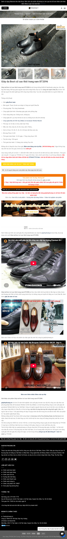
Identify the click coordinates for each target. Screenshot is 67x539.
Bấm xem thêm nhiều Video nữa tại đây (33, 394)
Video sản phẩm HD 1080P (11, 483)
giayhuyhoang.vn (47, 233)
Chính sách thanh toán (9, 479)
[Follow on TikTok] (9, 459)
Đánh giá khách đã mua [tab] (36, 228)
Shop (28, 14)
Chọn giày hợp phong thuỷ (11, 486)
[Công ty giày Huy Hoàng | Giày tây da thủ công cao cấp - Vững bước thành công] (33, 8)
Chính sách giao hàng (9, 472)
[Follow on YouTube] (15, 459)
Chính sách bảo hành (9, 470)
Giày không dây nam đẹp (43, 14)
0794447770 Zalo (34, 157)
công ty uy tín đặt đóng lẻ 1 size (49, 432)
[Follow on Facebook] (2, 459)
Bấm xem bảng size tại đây (32, 146)
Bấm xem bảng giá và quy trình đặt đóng (18, 164)
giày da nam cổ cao (11, 296)
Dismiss (43, 4)
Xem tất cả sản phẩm (18, 197)
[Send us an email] (12, 459)
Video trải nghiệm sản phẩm (53, 197)
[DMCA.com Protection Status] (5, 525)
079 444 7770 (14, 497)
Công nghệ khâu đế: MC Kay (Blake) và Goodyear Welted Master (22, 121)
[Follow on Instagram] (6, 459)
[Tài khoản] (61, 8)
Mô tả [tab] (25, 228)
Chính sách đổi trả (8, 474)
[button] (62, 533)
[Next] (63, 74)
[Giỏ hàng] (65, 8)
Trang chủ (18, 14)
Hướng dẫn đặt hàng (9, 477)
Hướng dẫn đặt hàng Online (35, 197)
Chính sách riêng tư (9, 481)
